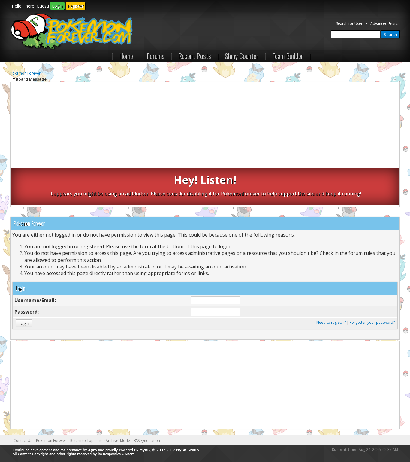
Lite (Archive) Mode (114, 440)
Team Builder (287, 55)
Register (75, 6)
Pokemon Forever (25, 73)
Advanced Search (385, 23)
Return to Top (82, 440)
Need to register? (331, 322)
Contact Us (23, 440)
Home (126, 55)
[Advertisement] (205, 126)
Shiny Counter (241, 55)
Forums (155, 55)
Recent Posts (194, 55)
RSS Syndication (147, 440)
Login (57, 6)
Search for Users (350, 23)
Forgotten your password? (372, 322)
